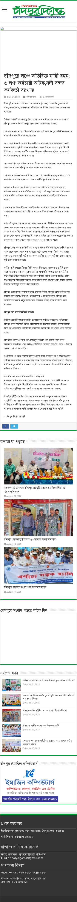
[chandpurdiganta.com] (38, 11)
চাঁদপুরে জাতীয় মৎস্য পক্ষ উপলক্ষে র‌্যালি (25, 587)
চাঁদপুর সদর (31, 97)
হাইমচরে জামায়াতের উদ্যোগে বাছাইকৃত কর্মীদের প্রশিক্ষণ (49, 680)
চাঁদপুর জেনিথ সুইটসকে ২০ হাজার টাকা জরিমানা (30, 539)
